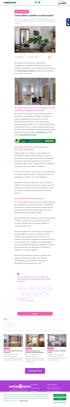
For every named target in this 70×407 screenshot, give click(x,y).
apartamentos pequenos (26, 71)
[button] (59, 402)
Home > (18, 11)
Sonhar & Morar (10, 2)
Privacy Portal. (24, 400)
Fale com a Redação (53, 391)
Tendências (9, 324)
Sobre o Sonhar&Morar (54, 388)
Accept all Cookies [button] (59, 395)
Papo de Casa (35, 388)
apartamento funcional (28, 135)
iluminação (41, 132)
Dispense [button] (60, 399)
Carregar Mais (35, 371)
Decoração (24, 11)
